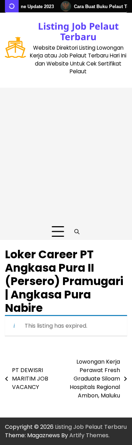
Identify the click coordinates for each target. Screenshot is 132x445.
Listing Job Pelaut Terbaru (78, 31)
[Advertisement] (66, 154)
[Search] (76, 232)
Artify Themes (88, 435)
